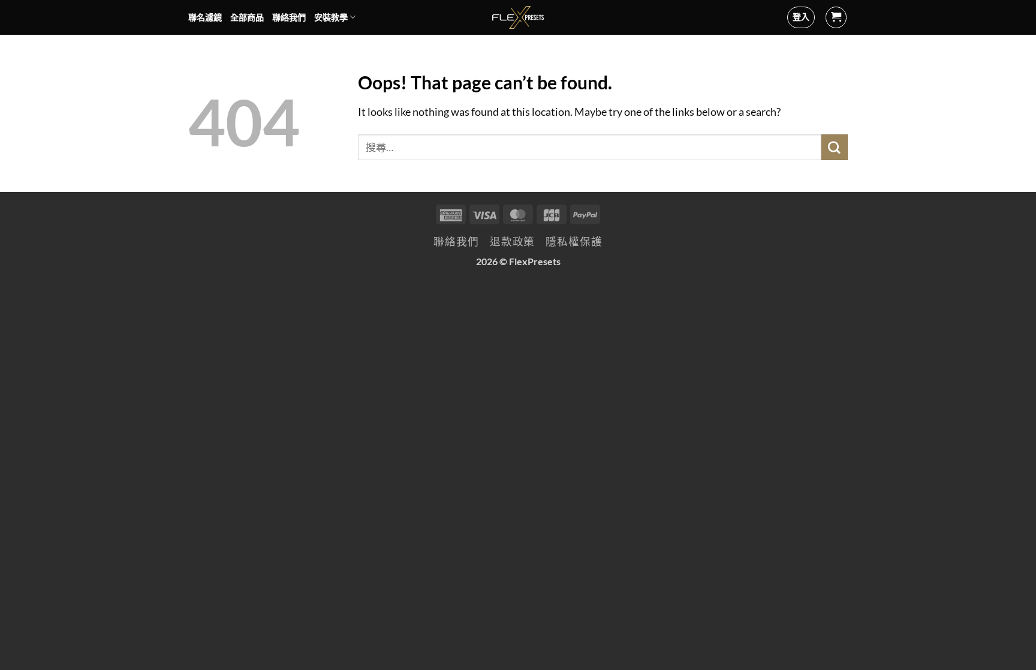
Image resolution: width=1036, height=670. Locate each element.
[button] (836, 17)
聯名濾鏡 (205, 17)
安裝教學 (331, 17)
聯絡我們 (289, 17)
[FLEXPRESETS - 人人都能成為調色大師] (518, 17)
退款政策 (512, 241)
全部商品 (247, 17)
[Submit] (834, 147)
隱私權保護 (574, 241)
